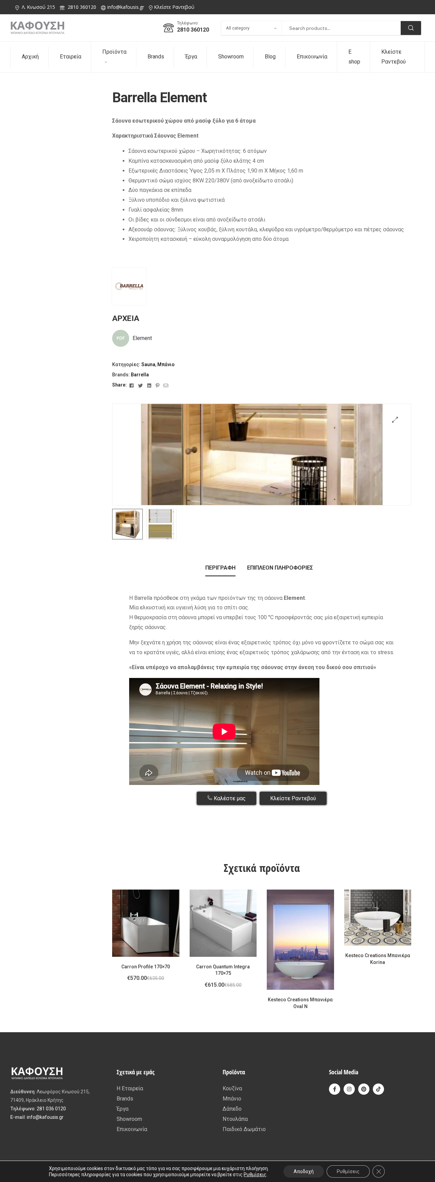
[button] (395, 419)
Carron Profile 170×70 (145, 966)
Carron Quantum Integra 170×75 (223, 970)
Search (411, 28)
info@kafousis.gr (125, 7)
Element (142, 338)
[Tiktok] (378, 1089)
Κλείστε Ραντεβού (174, 7)
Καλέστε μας (229, 798)
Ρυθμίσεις (255, 1174)
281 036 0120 (51, 1108)
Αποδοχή (304, 1171)
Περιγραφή (220, 568)
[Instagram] (349, 1089)
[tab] (220, 568)
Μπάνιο (166, 364)
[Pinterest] (363, 1089)
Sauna (148, 364)
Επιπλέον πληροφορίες (280, 568)
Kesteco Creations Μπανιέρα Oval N (300, 1003)
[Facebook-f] (334, 1089)
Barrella (140, 374)
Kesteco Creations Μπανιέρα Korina (377, 959)
